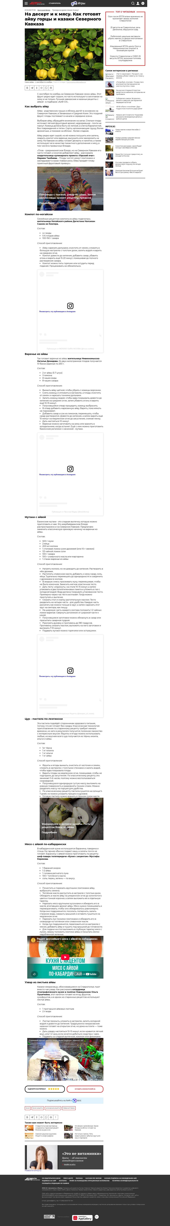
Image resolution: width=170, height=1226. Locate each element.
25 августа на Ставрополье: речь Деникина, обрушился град (125, 28)
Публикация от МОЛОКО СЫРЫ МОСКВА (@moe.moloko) (70, 349)
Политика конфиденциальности (125, 1181)
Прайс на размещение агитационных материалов (89, 1181)
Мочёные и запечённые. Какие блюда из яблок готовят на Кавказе (86, 1128)
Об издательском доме (51, 1178)
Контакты (63, 1181)
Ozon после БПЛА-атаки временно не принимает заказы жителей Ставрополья (125, 19)
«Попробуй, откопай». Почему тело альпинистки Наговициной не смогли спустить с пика (130, 84)
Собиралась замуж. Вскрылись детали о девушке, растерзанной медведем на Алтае (129, 100)
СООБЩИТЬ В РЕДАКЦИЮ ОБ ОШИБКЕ (55, 1183)
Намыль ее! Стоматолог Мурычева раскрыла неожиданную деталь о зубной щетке (129, 117)
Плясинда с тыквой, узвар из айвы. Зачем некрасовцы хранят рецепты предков (67, 196)
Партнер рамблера (63, 1216)
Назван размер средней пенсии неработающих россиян (127, 138)
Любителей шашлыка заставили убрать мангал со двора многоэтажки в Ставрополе (125, 38)
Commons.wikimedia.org (76, 82)
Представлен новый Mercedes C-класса (128, 130)
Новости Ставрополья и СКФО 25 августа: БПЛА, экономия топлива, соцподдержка (125, 58)
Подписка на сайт (49, 1181)
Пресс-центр (68, 1178)
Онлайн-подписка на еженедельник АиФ (120, 1178)
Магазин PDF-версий (93, 1178)
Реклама (79, 1178)
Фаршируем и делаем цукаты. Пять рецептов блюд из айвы (66, 825)
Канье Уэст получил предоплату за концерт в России (128, 155)
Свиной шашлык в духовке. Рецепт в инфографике (46, 1135)
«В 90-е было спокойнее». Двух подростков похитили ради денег (129, 108)
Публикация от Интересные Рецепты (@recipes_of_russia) (70, 714)
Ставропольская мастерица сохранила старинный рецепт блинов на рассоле (47, 1128)
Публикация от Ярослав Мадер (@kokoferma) (70, 512)
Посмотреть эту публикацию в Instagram (57, 311)
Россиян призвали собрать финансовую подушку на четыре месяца (128, 164)
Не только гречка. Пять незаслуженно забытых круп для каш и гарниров (87, 1136)
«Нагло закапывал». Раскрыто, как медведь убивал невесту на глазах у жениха (130, 76)
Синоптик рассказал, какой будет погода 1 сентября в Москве (128, 147)
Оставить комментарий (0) (85, 1089)
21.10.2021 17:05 (30, 10)
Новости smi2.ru (33, 1170)
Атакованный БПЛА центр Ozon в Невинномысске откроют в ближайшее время (125, 48)
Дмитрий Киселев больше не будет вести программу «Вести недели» (129, 171)
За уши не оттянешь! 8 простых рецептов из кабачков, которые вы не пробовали (130, 92)
